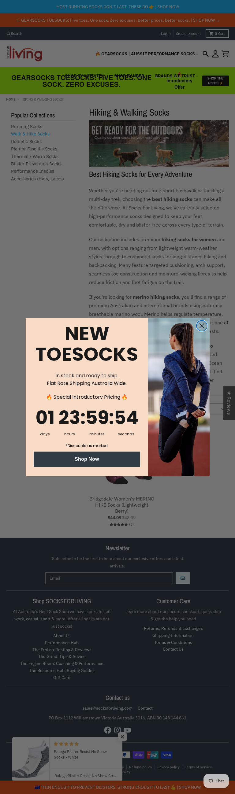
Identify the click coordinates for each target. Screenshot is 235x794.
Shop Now (87, 459)
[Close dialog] (201, 325)
